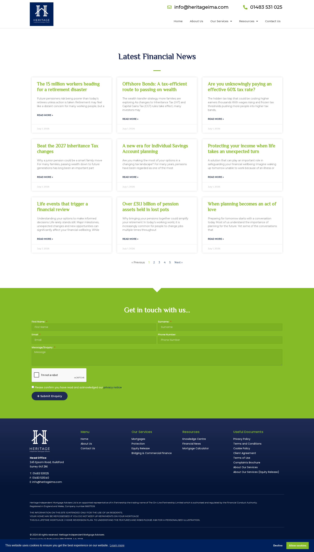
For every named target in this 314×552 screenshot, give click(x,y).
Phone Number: (167, 334)
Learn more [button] (117, 545)
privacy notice (113, 387)
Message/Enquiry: (43, 347)
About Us (196, 21)
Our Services (219, 21)
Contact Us (273, 21)
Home (178, 21)
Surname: (164, 321)
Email (35, 334)
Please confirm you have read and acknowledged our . (78, 387)
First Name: (39, 321)
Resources (246, 21)
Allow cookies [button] (297, 545)
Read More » (45, 115)
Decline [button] (278, 545)
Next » (178, 262)
